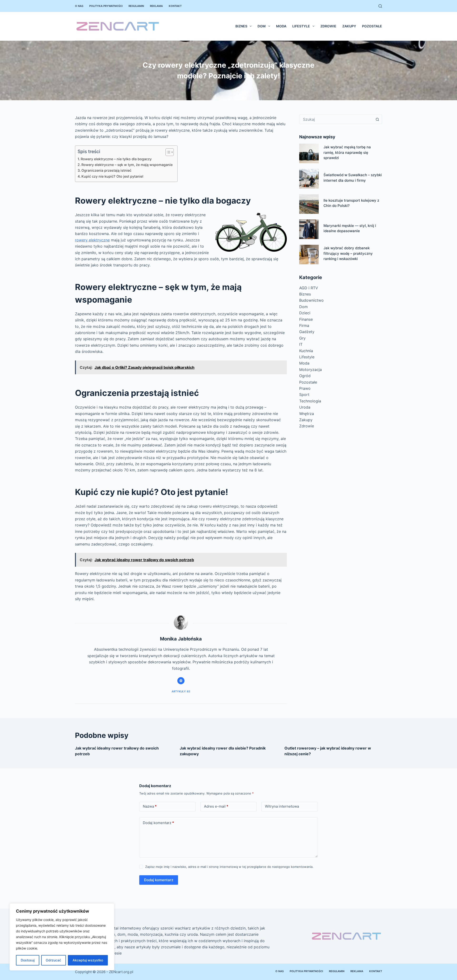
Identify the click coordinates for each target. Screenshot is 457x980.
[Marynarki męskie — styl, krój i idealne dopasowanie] (309, 229)
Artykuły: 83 (181, 691)
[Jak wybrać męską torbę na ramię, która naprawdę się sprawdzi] (309, 153)
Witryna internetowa (282, 806)
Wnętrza (306, 413)
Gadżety (306, 331)
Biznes (241, 26)
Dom (262, 26)
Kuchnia (306, 350)
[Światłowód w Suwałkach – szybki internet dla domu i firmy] (309, 178)
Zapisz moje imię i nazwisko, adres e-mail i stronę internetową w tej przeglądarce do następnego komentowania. (229, 867)
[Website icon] (180, 680)
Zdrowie (328, 26)
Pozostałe (372, 26)
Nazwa (150, 806)
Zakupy (349, 26)
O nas (79, 6)
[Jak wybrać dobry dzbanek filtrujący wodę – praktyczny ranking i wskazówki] (309, 254)
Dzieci (304, 312)
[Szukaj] (380, 6)
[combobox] (336, 119)
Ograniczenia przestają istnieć (106, 170)
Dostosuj (28, 960)
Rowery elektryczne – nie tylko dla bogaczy (116, 159)
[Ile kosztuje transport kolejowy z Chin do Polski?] (309, 204)
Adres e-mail (216, 806)
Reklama (156, 6)
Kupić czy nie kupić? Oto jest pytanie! (112, 176)
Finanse (306, 319)
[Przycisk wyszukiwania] (377, 119)
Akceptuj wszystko (88, 960)
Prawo (305, 388)
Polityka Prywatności (106, 6)
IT (301, 344)
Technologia (310, 401)
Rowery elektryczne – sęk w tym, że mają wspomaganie (127, 165)
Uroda (304, 407)
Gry (302, 338)
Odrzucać (53, 960)
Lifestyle (301, 26)
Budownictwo (311, 300)
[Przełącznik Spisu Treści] (167, 152)
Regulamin (136, 6)
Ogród (305, 375)
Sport (304, 394)
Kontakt (175, 6)
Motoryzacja (310, 369)
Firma (304, 325)
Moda (281, 26)
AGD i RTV (308, 287)
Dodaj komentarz (158, 822)
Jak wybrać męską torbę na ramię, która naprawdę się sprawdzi (347, 152)
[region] (62, 936)
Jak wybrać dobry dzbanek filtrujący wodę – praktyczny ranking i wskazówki (348, 253)
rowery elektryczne (92, 240)
